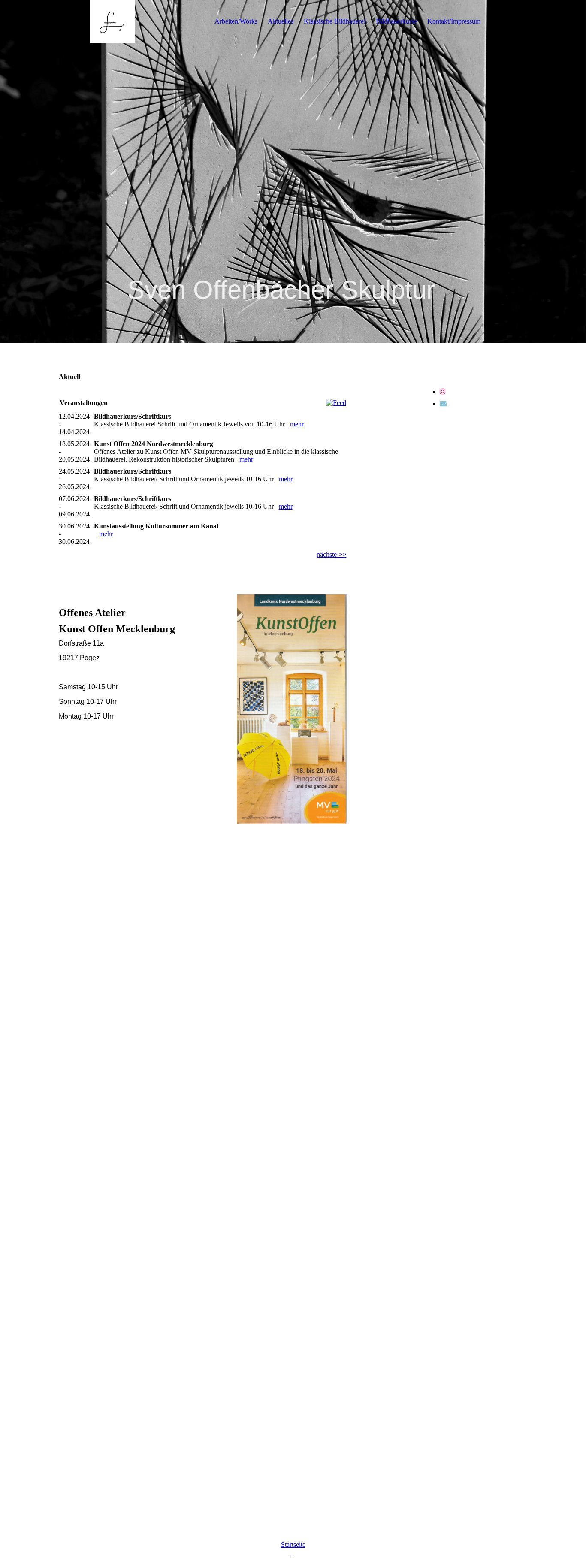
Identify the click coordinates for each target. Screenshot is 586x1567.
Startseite (293, 1544)
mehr (297, 424)
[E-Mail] (443, 403)
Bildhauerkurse (396, 21)
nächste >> (331, 554)
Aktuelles (280, 21)
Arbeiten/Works (235, 21)
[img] (112, 21)
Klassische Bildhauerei (334, 21)
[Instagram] (443, 391)
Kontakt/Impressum (453, 21)
